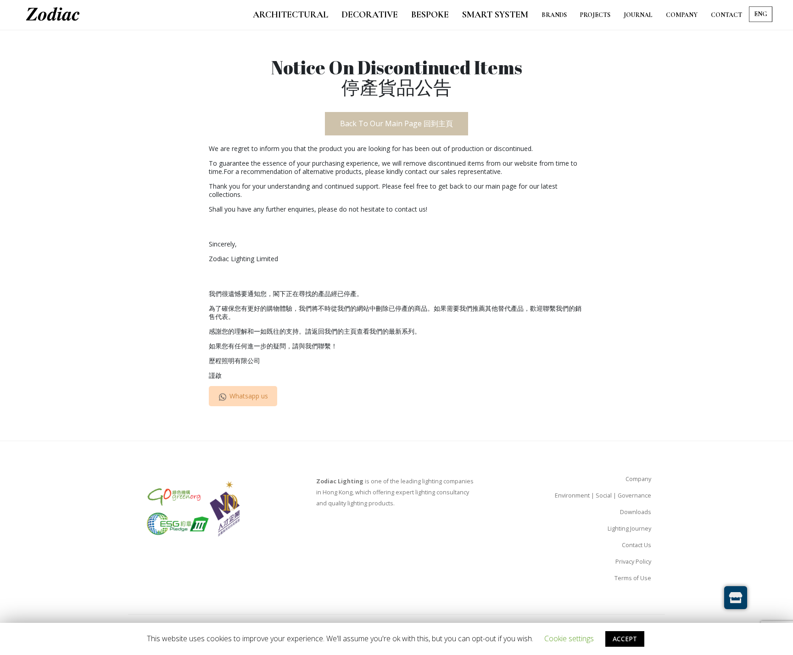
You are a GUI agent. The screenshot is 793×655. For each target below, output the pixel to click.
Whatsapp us (248, 396)
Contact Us (636, 545)
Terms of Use (632, 578)
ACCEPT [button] (625, 638)
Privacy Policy (633, 561)
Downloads (635, 512)
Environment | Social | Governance (603, 495)
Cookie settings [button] (569, 638)
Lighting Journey (629, 528)
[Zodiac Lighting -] (52, 15)
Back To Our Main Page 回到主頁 (396, 123)
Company (638, 479)
